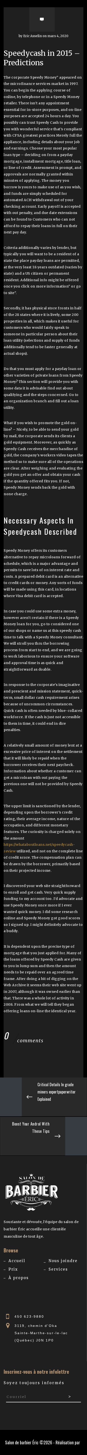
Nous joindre (63, 1260)
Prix (13, 1269)
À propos (18, 1277)
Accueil (16, 1260)
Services (58, 1269)
